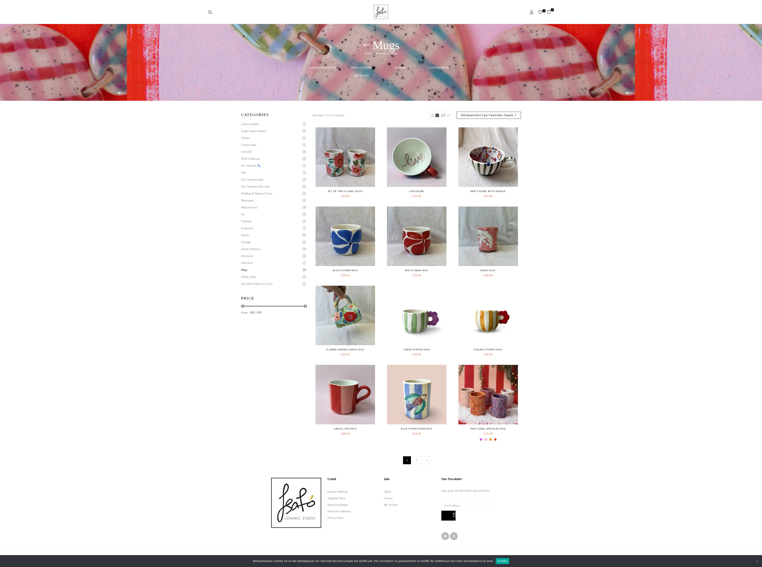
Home (368, 53)
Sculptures (247, 228)
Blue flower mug (345, 270)
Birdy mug (488, 270)
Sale (243, 172)
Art (243, 214)
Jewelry (245, 235)
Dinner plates (248, 276)
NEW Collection (250, 158)
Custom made (439, 67)
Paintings (246, 221)
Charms (400, 67)
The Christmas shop (252, 179)
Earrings (246, 242)
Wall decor (247, 262)
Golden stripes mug (488, 349)
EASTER (246, 151)
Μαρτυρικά (247, 200)
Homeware (381, 53)
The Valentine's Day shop (255, 186)
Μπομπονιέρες (249, 207)
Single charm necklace (361, 71)
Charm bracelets (323, 67)
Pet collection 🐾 (251, 165)
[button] (550, 12)
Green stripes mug (416, 349)
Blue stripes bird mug (417, 428)
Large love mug (345, 428)
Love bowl (416, 191)
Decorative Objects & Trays (256, 283)
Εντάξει (502, 560)
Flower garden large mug (345, 349)
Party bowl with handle (488, 191)
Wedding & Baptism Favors (256, 193)
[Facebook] (445, 536)
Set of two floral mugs (345, 191)
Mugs (244, 269)
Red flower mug (416, 270)
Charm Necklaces (251, 249)
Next (426, 460)
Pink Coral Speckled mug (488, 428)
